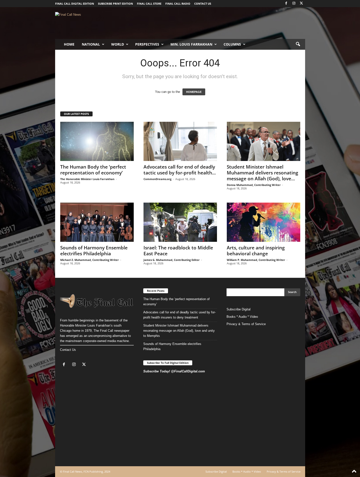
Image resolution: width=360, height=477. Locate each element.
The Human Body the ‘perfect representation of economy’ (93, 170)
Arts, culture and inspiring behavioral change (256, 251)
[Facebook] (286, 3)
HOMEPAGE (194, 91)
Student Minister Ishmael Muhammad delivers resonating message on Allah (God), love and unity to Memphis (179, 331)
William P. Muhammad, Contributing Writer (256, 260)
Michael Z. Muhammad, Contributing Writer (89, 260)
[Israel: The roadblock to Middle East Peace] (180, 222)
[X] (301, 3)
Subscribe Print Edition (115, 3)
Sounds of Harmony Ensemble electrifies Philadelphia (94, 251)
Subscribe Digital (239, 309)
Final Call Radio (177, 3)
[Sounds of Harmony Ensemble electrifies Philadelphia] (97, 222)
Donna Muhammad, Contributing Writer (254, 185)
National (91, 44)
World (117, 44)
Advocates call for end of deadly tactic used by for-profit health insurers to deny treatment (179, 314)
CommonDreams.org (157, 179)
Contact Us (68, 350)
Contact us (202, 3)
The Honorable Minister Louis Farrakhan (87, 179)
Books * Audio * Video (242, 316)
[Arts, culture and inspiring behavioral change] (263, 222)
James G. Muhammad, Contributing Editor (172, 260)
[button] (297, 44)
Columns (232, 44)
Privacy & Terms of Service (246, 324)
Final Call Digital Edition (74, 3)
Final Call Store (149, 3)
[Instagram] (294, 3)
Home (69, 44)
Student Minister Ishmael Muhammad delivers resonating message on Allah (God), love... (262, 173)
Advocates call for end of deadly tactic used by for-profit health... (180, 170)
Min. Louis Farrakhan (191, 44)
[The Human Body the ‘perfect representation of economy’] (97, 141)
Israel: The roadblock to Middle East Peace (178, 251)
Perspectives (147, 44)
